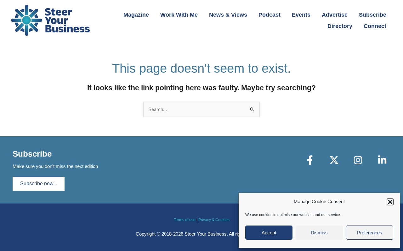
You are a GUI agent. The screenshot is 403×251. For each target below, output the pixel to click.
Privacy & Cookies (214, 220)
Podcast (269, 15)
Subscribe (372, 15)
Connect (375, 26)
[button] (390, 202)
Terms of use (185, 220)
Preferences (369, 232)
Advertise (335, 15)
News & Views (228, 15)
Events (301, 15)
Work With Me (179, 15)
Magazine (136, 15)
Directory (339, 26)
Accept (269, 232)
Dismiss (319, 232)
